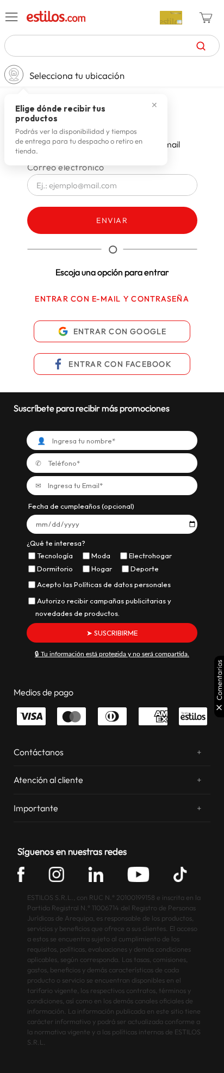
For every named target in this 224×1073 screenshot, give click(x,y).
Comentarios (219, 679)
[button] (12, 17)
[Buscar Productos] (201, 45)
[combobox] (112, 46)
